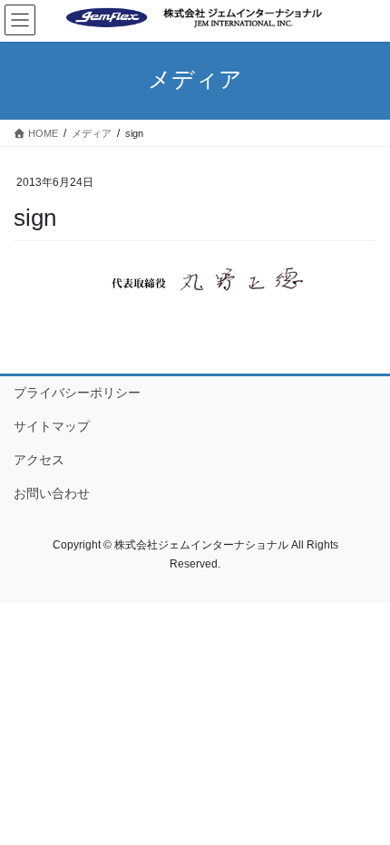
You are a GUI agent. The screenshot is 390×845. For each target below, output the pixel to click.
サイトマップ (52, 426)
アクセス (39, 459)
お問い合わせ (52, 493)
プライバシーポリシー (77, 392)
